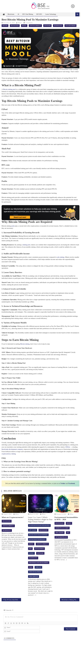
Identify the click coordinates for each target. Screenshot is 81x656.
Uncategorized (70, 25)
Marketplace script (62, 528)
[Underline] (11, 623)
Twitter (62, 483)
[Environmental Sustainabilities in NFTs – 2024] (67, 503)
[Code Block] (25, 623)
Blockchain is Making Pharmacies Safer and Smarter (70, 599)
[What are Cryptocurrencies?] (14, 503)
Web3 (30, 567)
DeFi (30, 548)
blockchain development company (12, 449)
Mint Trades (60, 532)
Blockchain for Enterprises (38, 534)
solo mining (60, 257)
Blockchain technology (37, 539)
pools (13, 226)
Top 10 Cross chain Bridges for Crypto (12, 599)
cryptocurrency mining (9, 454)
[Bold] (5, 623)
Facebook (71, 483)
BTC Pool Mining (27, 14)
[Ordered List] (16, 623)
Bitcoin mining (25, 344)
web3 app (38, 567)
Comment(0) (28, 23)
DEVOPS (39, 14)
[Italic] (8, 623)
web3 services (33, 576)
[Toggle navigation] (72, 6)
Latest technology (50, 14)
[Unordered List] (19, 623)
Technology (58, 25)
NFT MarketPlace (61, 537)
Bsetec (24, 25)
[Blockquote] (22, 623)
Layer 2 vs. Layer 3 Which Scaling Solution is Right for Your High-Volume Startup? (40, 519)
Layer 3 (31, 553)
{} (30, 623)
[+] (33, 623)
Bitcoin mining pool (9, 89)
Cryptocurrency (35, 25)
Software (47, 25)
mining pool (26, 245)
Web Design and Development (38, 562)
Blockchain (11, 14)
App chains (32, 530)
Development (39, 548)
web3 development (35, 572)
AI (18, 14)
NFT (68, 532)
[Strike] (13, 623)
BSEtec (20, 23)
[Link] (27, 623)
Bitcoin (5, 25)
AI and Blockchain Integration (39, 525)
